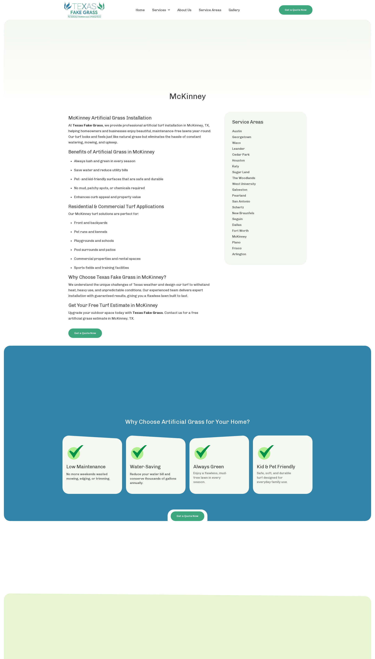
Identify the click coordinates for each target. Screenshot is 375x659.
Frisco (237, 248)
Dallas (237, 225)
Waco (236, 143)
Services (159, 10)
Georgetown (241, 137)
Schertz (238, 207)
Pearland (239, 195)
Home (140, 10)
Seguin (237, 219)
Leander (238, 149)
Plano (236, 242)
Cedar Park (241, 154)
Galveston (239, 189)
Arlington (239, 254)
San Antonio (241, 201)
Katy (235, 166)
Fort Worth (240, 230)
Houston (238, 160)
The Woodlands (243, 178)
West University (244, 184)
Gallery (234, 10)
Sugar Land (240, 172)
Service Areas (210, 10)
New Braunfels (243, 213)
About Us (184, 10)
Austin (237, 131)
